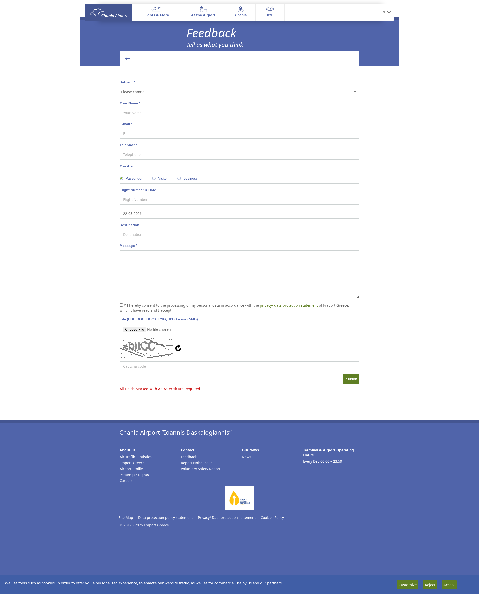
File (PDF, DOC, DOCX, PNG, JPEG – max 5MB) (159, 319)
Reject (430, 584)
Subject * (127, 82)
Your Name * (130, 103)
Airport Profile (131, 468)
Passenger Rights (134, 474)
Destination (129, 225)
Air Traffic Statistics (136, 456)
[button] (385, 12)
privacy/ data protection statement (289, 305)
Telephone (129, 145)
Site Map (126, 517)
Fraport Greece (132, 462)
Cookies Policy (272, 517)
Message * (128, 246)
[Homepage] (108, 12)
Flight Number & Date (138, 190)
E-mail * (126, 124)
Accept (449, 584)
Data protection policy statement (165, 517)
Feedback (189, 456)
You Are (126, 166)
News (246, 456)
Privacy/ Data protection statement (227, 517)
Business (190, 178)
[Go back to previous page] (127, 58)
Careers (126, 480)
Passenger (134, 178)
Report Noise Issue (197, 462)
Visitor (163, 178)
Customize (408, 584)
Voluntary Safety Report (200, 468)
